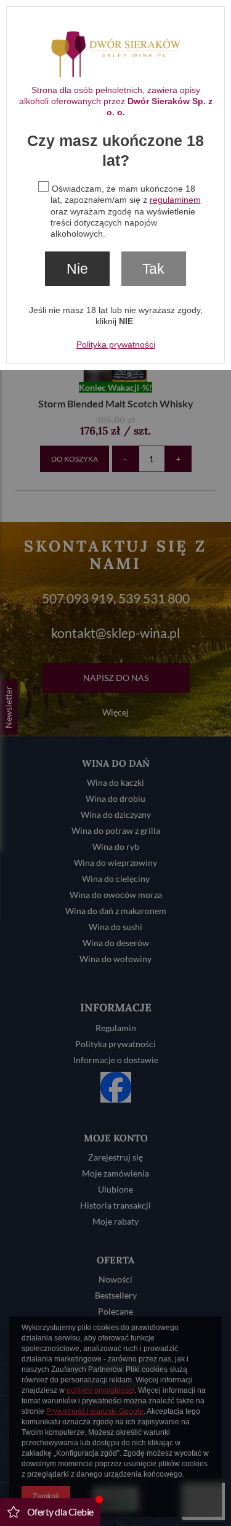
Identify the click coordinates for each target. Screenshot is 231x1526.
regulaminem (175, 200)
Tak (153, 269)
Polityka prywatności (115, 344)
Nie (77, 269)
